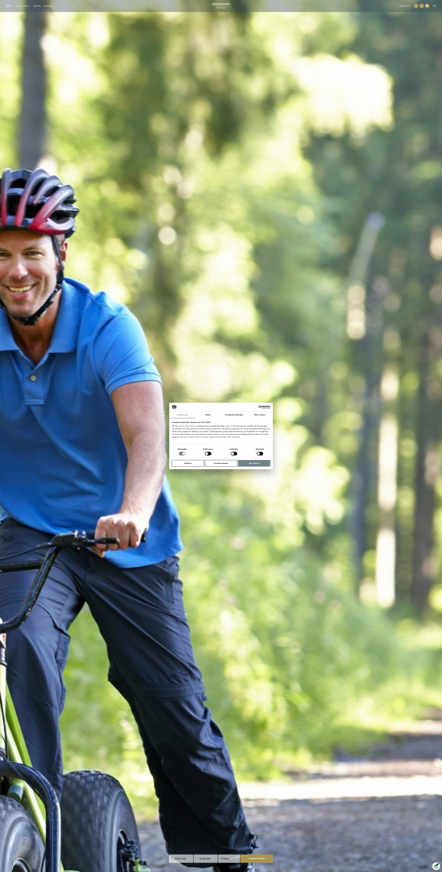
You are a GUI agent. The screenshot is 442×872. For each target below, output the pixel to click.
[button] (436, 866)
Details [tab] (208, 415)
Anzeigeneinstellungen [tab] (234, 415)
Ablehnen (188, 463)
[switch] (208, 453)
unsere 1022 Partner (187, 426)
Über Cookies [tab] (259, 415)
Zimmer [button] (37, 6)
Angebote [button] (48, 6)
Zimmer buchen (257, 858)
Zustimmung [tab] (182, 415)
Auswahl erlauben (221, 463)
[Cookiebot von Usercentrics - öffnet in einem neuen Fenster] (260, 407)
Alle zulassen (254, 463)
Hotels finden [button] (23, 6)
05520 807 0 (405, 6)
